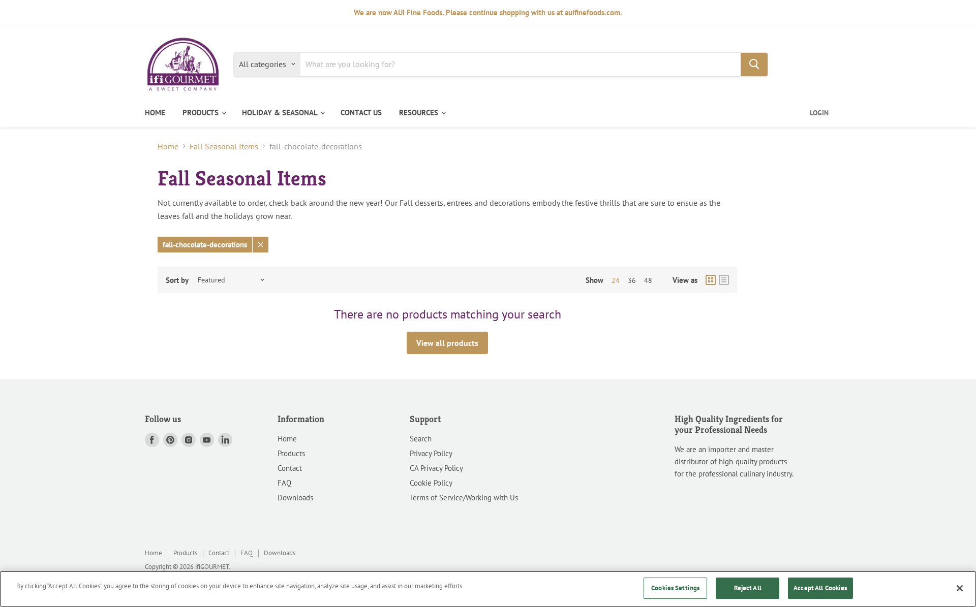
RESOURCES (419, 112)
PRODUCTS (201, 112)
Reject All (747, 588)
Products (291, 453)
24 (616, 280)
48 (648, 280)
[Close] (960, 588)
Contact (290, 468)
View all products (447, 343)
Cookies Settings (675, 588)
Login (819, 112)
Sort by (177, 280)
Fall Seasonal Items (224, 146)
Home (168, 146)
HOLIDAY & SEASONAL (280, 112)
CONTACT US (361, 112)
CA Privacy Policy (436, 468)
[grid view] (711, 280)
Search (421, 438)
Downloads (295, 497)
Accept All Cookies (820, 588)
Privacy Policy (431, 453)
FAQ (284, 483)
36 (632, 280)
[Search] (754, 64)
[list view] (724, 280)
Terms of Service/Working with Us (464, 497)
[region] (488, 589)
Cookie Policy (431, 483)
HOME (155, 112)
